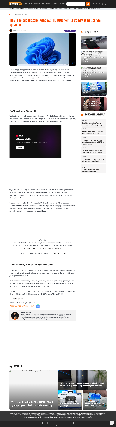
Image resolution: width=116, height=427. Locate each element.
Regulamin (50, 423)
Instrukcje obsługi (92, 9)
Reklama (45, 423)
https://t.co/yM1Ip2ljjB (32, 248)
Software (11, 9)
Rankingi (70, 9)
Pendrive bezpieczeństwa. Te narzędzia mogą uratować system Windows (92, 133)
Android (56, 4)
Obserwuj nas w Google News (22, 306)
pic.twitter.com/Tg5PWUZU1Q (50, 248)
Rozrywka (36, 9)
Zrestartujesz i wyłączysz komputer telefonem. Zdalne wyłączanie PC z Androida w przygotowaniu (91, 170)
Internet (22, 9)
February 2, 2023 (60, 253)
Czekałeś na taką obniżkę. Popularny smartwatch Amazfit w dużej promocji (92, 124)
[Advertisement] (43, 95)
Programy (37, 4)
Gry (43, 4)
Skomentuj (70, 30)
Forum (85, 9)
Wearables (44, 9)
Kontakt (67, 423)
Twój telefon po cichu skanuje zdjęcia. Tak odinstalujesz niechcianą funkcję (93, 160)
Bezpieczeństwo (29, 9)
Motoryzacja (51, 9)
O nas (71, 423)
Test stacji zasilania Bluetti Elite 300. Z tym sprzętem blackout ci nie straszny (92, 152)
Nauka (56, 9)
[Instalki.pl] (15, 3)
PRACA (98, 9)
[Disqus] (42, 343)
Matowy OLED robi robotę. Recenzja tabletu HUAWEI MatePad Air (94, 403)
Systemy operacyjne (78, 9)
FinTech (65, 9)
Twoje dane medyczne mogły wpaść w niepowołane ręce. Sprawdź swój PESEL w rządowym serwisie (93, 142)
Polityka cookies (61, 423)
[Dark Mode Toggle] (112, 423)
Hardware (17, 9)
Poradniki (62, 4)
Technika (61, 9)
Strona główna (14, 14)
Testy (30, 4)
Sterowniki (48, 4)
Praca (55, 423)
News (26, 4)
